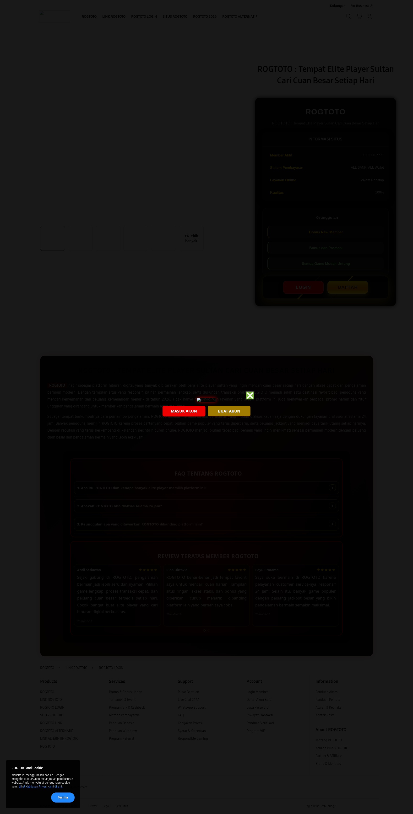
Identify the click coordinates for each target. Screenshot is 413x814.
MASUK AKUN (184, 411)
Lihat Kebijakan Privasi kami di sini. (41, 786)
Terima (63, 797)
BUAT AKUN (229, 411)
